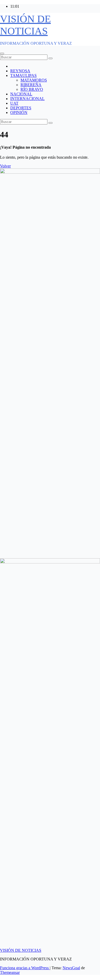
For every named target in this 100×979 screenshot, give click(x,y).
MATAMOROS (34, 80)
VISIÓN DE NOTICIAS (20, 950)
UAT (14, 103)
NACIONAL (21, 94)
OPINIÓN (18, 112)
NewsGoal (71, 968)
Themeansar (10, 972)
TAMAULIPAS (23, 75)
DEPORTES (20, 108)
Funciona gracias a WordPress (25, 968)
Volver (5, 166)
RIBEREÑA (31, 85)
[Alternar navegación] (2, 53)
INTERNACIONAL (27, 98)
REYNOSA (20, 71)
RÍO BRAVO (32, 89)
